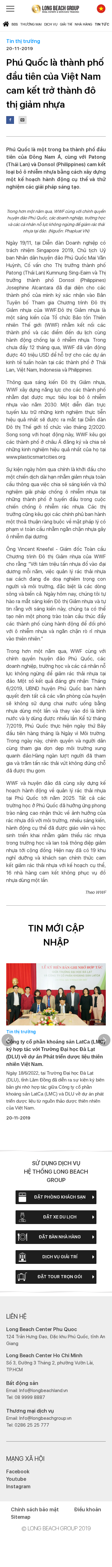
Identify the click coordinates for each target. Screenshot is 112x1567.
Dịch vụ (51, 24)
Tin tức (102, 24)
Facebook (18, 1472)
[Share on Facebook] (10, 120)
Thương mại (31, 24)
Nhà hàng (83, 24)
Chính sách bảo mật (35, 1510)
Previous (8, 1040)
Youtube (16, 1479)
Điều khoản (87, 1510)
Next (104, 1040)
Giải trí (66, 24)
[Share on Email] (22, 120)
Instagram (18, 1487)
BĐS (15, 24)
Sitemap (20, 1517)
